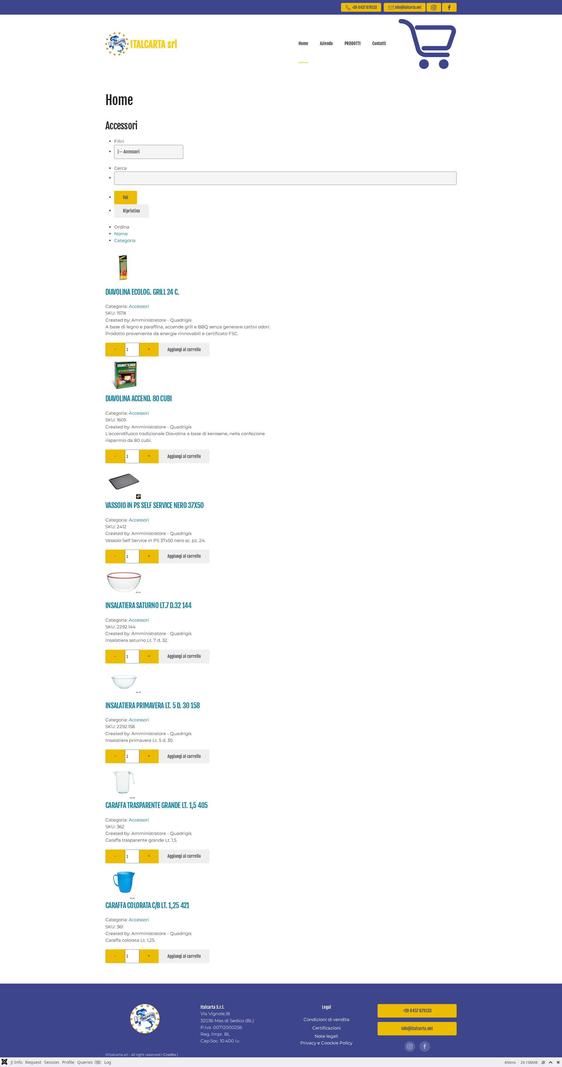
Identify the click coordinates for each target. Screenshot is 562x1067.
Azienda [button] (326, 43)
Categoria (125, 240)
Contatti (379, 43)
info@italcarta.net (407, 7)
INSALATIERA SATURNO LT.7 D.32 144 (148, 605)
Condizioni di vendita (326, 1019)
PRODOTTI (353, 43)
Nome (121, 233)
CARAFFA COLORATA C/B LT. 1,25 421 (147, 905)
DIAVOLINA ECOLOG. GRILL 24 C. (142, 292)
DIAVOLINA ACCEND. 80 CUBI (138, 398)
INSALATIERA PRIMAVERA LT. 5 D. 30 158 (152, 705)
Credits (169, 1054)
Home (303, 43)
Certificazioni (326, 1028)
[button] (427, 43)
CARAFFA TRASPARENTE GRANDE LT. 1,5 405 (156, 805)
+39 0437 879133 (364, 7)
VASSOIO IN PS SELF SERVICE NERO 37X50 (154, 505)
